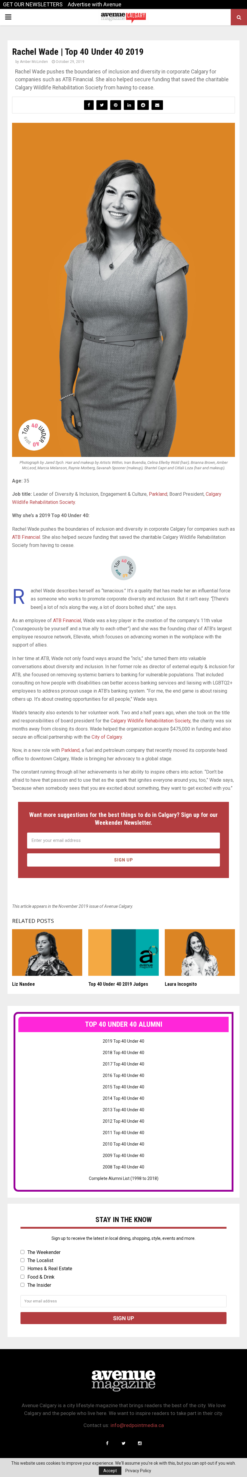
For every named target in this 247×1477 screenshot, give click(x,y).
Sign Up (123, 860)
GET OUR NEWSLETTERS (33, 4)
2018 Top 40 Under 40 (123, 1052)
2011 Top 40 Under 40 (123, 1132)
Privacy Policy (138, 1471)
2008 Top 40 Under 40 (123, 1167)
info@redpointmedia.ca (137, 1425)
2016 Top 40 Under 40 (123, 1075)
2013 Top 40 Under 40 (123, 1109)
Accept (110, 1470)
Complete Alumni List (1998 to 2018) (123, 1178)
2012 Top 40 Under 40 (123, 1121)
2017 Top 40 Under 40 (123, 1064)
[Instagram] (139, 1443)
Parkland (158, 494)
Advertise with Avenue (94, 4)
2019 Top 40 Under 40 (123, 1041)
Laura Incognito (181, 984)
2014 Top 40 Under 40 (123, 1098)
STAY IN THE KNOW (123, 1219)
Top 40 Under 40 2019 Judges (118, 984)
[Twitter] (123, 1443)
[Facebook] (107, 1443)
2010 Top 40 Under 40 (123, 1144)
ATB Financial (26, 537)
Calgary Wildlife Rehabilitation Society (150, 721)
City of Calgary (107, 737)
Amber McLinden (34, 62)
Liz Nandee (23, 984)
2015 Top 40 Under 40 (123, 1086)
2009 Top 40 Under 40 (123, 1155)
